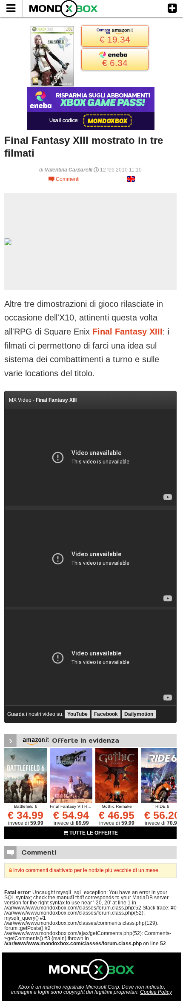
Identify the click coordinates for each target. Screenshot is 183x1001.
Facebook (106, 714)
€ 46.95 (116, 815)
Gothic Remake (117, 806)
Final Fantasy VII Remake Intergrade (86, 806)
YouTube (77, 714)
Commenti (64, 179)
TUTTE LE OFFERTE (93, 833)
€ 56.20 (162, 815)
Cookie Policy (156, 992)
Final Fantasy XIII (127, 331)
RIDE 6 (162, 806)
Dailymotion (138, 714)
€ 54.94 (71, 815)
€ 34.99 (25, 815)
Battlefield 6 (25, 806)
